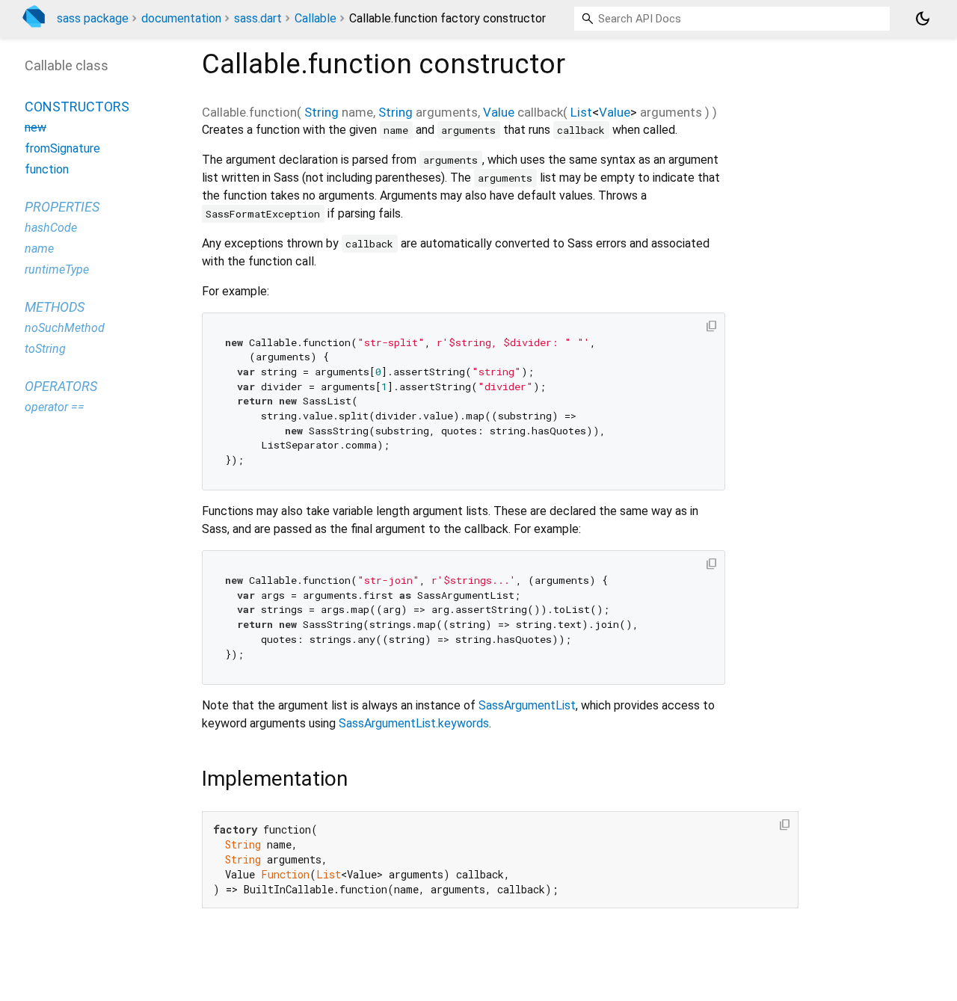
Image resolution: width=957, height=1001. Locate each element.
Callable (315, 18)
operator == (54, 407)
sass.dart (258, 18)
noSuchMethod (65, 328)
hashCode (51, 228)
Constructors (77, 106)
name (39, 248)
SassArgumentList (527, 705)
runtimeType (57, 269)
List (581, 112)
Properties (62, 207)
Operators (61, 386)
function (47, 169)
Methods (54, 307)
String (321, 112)
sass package (93, 18)
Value (498, 112)
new (35, 127)
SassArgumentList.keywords (414, 723)
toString (45, 349)
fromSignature (62, 148)
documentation (181, 18)
